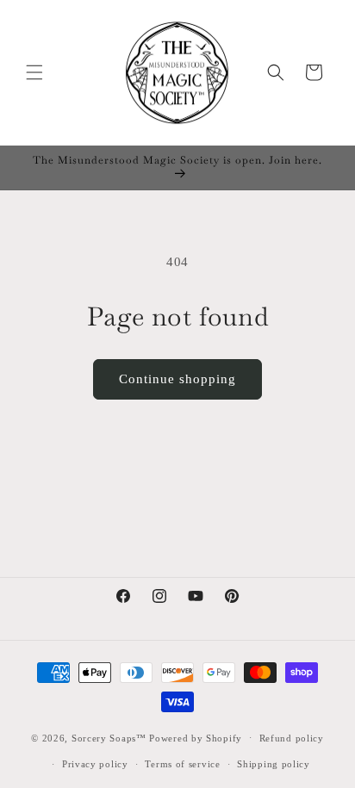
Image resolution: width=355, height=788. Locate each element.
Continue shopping (177, 379)
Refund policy (291, 738)
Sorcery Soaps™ (109, 737)
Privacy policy (95, 764)
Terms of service (182, 764)
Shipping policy (273, 764)
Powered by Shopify (195, 737)
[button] (34, 72)
